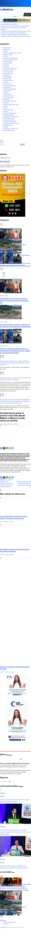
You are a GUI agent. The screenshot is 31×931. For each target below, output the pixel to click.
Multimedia (6, 99)
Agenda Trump (7, 47)
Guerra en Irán (7, 83)
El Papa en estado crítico (10, 68)
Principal (5, 111)
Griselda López (3, 554)
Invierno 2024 (7, 90)
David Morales (3, 521)
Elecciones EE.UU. (8, 73)
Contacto (6, 924)
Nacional (5, 102)
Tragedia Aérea (7, 125)
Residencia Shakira (8, 114)
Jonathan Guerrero (4, 423)
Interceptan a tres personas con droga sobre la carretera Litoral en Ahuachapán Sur (14, 301)
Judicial (5, 92)
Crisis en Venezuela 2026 (10, 59)
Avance (5, 51)
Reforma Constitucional (9, 113)
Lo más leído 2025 (8, 97)
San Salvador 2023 (8, 118)
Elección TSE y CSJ (8, 70)
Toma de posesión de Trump (11, 123)
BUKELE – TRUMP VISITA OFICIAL (12, 52)
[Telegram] (12, 448)
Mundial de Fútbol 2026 (9, 101)
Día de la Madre (7, 61)
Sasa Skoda (5, 161)
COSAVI (5, 56)
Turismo (5, 127)
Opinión (5, 106)
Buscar (27, 14)
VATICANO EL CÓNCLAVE (10, 128)
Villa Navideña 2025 (8, 130)
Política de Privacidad (9, 922)
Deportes (6, 65)
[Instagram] (7, 448)
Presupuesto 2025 (8, 109)
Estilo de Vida (7, 78)
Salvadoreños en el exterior (10, 116)
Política (5, 108)
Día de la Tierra (7, 63)
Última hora (6, 49)
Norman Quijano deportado (10, 104)
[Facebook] (1, 448)
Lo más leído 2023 (8, 96)
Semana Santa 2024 (8, 120)
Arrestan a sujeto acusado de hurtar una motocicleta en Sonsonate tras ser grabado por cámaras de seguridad (15, 27)
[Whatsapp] (10, 448)
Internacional (6, 87)
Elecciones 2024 (8, 71)
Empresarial (6, 75)
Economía (6, 66)
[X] (4, 448)
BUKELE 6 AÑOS (8, 54)
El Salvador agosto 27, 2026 (11, 1)
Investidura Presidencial (9, 89)
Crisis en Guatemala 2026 (10, 58)
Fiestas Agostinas (8, 80)
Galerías (5, 82)
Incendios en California (9, 85)
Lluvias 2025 (6, 94)
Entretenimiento (7, 77)
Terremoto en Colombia (9, 121)
